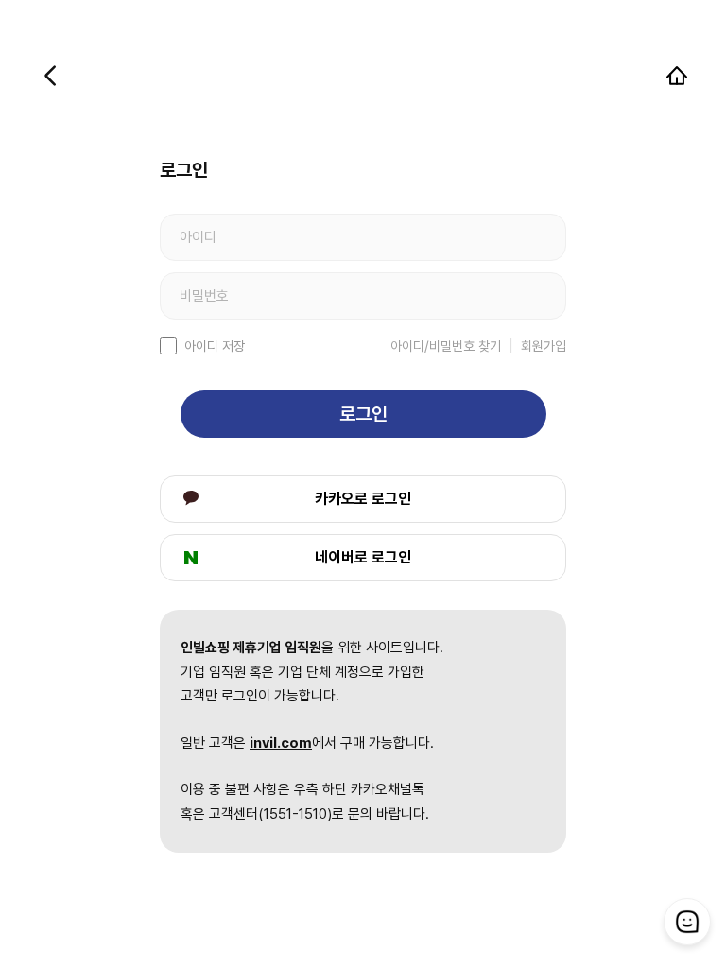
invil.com (281, 743)
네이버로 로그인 (363, 557)
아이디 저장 (214, 346)
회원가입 (543, 346)
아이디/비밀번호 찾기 (445, 346)
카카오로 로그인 (363, 499)
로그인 (363, 414)
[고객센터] (687, 921)
